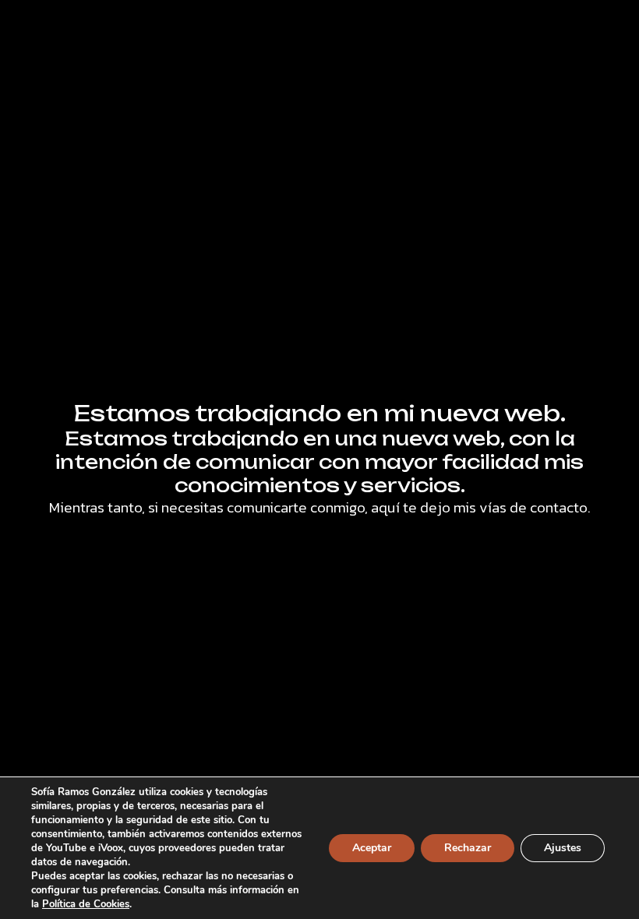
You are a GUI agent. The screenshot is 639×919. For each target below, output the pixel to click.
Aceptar (371, 847)
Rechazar (467, 847)
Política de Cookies (85, 904)
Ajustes (562, 847)
